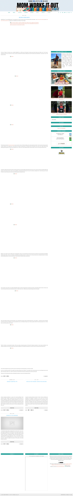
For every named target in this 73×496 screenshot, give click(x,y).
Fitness (49, 12)
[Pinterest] (62, 12)
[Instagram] (60, 12)
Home (9, 12)
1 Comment (46, 410)
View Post (12, 407)
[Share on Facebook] (4, 376)
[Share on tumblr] (8, 376)
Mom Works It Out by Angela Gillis (11, 494)
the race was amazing (40, 19)
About (14, 12)
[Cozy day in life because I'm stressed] (61, 78)
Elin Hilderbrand (61, 134)
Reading (31, 12)
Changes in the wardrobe (12, 415)
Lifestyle (20, 12)
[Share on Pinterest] (7, 376)
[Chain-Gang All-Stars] (70, 140)
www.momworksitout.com (60, 466)
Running (26, 12)
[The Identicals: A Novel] (70, 136)
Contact (43, 12)
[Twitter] (58, 12)
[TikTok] (67, 12)
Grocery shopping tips (12, 381)
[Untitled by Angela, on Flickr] (24, 65)
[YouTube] (65, 12)
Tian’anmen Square (11, 145)
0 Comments (21, 410)
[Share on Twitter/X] (6, 376)
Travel (37, 12)
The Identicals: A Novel (60, 133)
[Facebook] (69, 12)
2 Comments (46, 376)
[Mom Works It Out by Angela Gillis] (36, 5)
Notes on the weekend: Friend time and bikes (36, 381)
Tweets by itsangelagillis (61, 128)
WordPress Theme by (66, 494)
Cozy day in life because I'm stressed (61, 84)
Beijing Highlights (24, 17)
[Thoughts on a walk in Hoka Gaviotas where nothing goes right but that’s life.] (61, 92)
